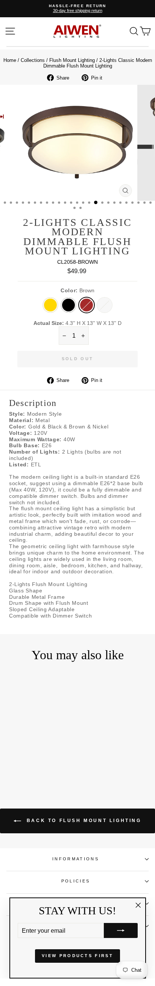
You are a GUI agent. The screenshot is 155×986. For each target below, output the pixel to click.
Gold (50, 305)
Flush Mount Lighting (72, 60)
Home (9, 60)
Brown (86, 305)
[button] (121, 930)
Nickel (104, 305)
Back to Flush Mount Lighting (82, 820)
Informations (75, 859)
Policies (75, 881)
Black (68, 305)
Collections (33, 60)
